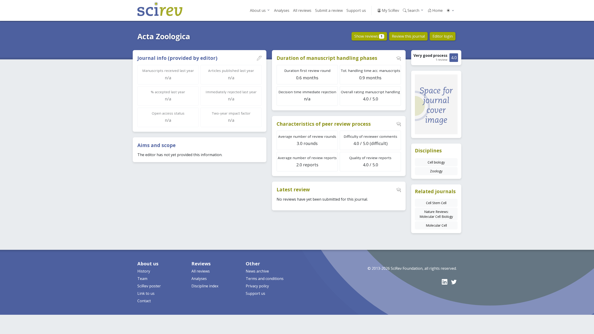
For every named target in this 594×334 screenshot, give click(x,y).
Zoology (436, 171)
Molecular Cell (436, 225)
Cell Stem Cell (436, 203)
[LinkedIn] (444, 282)
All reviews (302, 10)
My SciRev (390, 10)
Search (413, 10)
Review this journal (408, 36)
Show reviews (368, 36)
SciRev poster (149, 286)
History (143, 271)
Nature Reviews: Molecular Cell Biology (436, 214)
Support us (356, 10)
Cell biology (436, 162)
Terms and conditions (265, 278)
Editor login (443, 36)
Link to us (146, 293)
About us (258, 10)
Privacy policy (257, 286)
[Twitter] (454, 282)
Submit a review (329, 10)
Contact (144, 300)
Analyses (281, 10)
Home (437, 10)
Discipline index (204, 286)
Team (142, 278)
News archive (257, 271)
